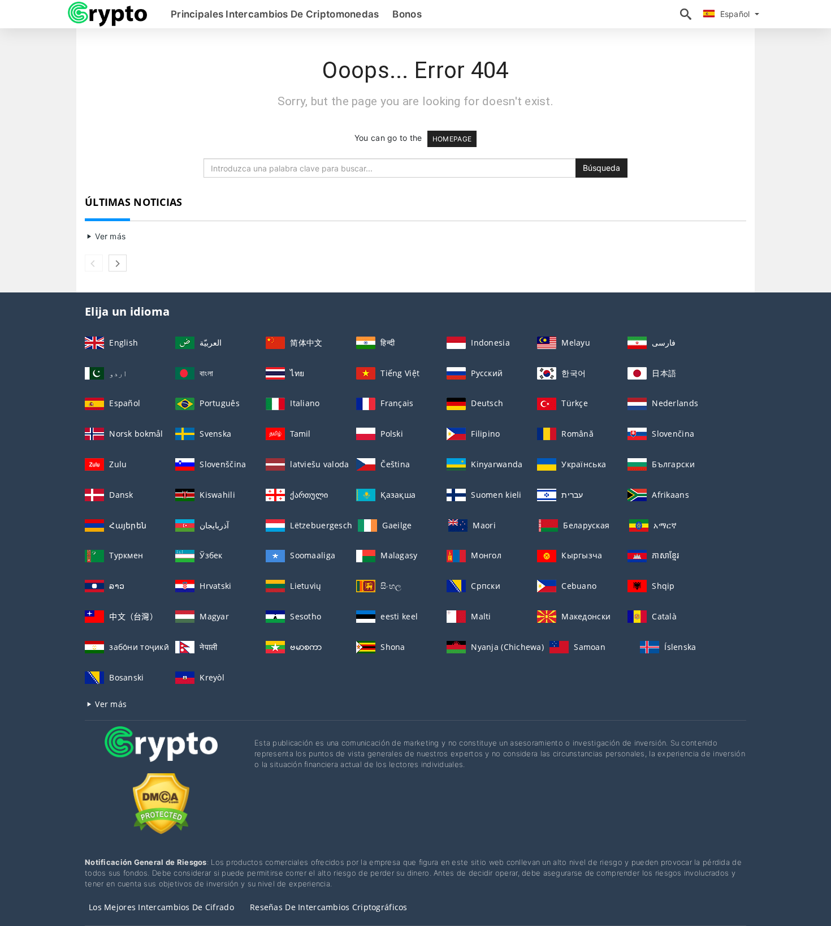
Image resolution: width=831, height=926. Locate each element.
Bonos (406, 14)
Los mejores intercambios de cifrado (161, 907)
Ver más (109, 236)
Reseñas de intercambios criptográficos (329, 907)
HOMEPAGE (451, 139)
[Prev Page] (94, 263)
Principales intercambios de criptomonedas (275, 14)
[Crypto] (161, 754)
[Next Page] (118, 263)
